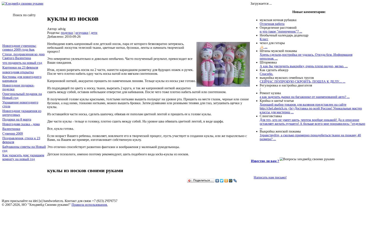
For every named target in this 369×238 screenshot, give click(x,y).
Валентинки (11, 129)
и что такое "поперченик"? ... (281, 31)
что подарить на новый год (22, 63)
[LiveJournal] (235, 180)
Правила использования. (90, 204)
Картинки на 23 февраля (20, 67)
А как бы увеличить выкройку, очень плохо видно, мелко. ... (304, 66)
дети (94, 33)
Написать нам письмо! (270, 177)
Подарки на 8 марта (16, 119)
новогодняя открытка (18, 72)
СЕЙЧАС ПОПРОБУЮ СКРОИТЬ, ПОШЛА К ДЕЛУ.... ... (302, 81)
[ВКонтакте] (217, 180)
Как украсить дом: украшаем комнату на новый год (23, 157)
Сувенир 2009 (12, 133)
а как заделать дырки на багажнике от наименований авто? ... (305, 97)
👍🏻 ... (263, 47)
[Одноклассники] (226, 180)
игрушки (81, 33)
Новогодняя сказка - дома (21, 124)
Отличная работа (272, 24)
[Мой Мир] (230, 180)
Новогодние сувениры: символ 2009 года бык (19, 47)
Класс (264, 39)
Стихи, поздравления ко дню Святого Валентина (23, 56)
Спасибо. (266, 74)
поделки (67, 33)
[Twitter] (222, 180)
